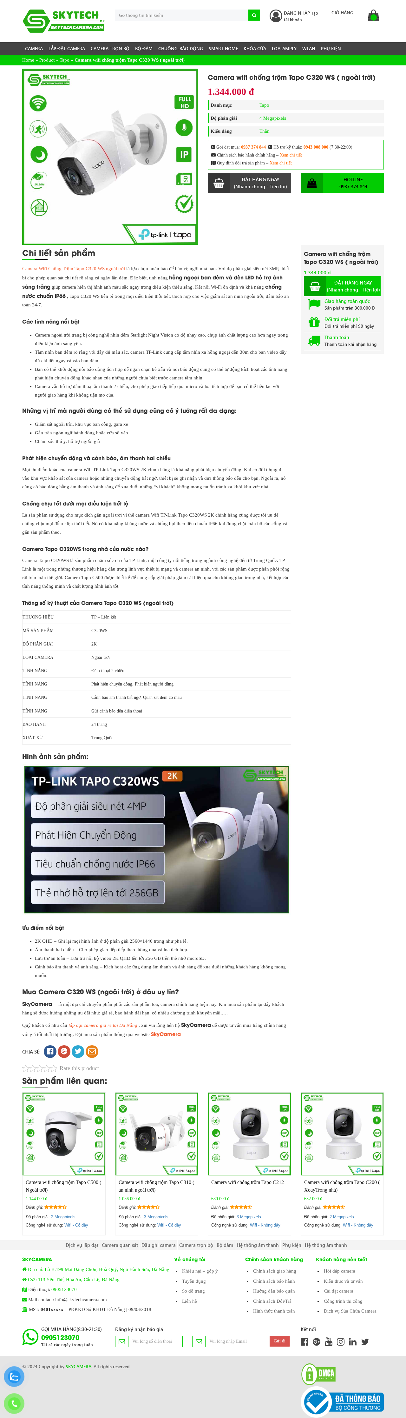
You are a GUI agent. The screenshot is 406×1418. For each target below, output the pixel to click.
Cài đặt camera (338, 1291)
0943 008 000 (316, 147)
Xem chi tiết (291, 155)
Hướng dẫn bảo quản (274, 1291)
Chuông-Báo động (180, 48)
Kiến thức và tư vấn (343, 1281)
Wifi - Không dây (265, 1225)
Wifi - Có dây (76, 1225)
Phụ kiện (331, 48)
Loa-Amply (284, 48)
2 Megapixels (63, 1216)
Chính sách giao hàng (274, 1271)
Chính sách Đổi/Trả (272, 1301)
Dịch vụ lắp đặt (82, 1245)
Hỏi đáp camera (339, 1271)
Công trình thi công (343, 1301)
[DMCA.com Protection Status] (316, 1374)
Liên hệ (189, 1301)
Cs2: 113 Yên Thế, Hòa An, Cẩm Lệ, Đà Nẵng (74, 1279)
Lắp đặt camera (67, 48)
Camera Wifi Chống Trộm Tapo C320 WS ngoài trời (73, 268)
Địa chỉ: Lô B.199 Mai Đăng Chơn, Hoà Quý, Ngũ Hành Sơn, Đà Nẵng (98, 1269)
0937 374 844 (253, 147)
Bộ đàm (144, 48)
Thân (264, 131)
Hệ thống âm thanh (258, 1245)
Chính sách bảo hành (274, 1281)
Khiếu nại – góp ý (200, 1271)
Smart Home (223, 48)
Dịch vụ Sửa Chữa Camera (350, 1311)
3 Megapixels (156, 1216)
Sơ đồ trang (193, 1291)
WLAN (308, 48)
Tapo (64, 60)
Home (28, 60)
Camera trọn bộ (110, 48)
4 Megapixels (272, 118)
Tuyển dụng (194, 1281)
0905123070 (64, 1289)
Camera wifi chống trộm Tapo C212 (247, 1182)
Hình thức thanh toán (274, 1311)
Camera (34, 48)
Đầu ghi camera (158, 1245)
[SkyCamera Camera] (64, 21)
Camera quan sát (120, 1245)
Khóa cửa (255, 48)
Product (47, 60)
